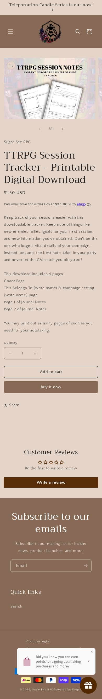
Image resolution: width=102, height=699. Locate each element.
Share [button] (14, 405)
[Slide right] (62, 129)
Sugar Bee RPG (42, 689)
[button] (10, 31)
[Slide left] (39, 129)
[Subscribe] (85, 566)
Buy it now (51, 387)
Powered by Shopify (68, 689)
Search (16, 606)
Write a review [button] (51, 482)
